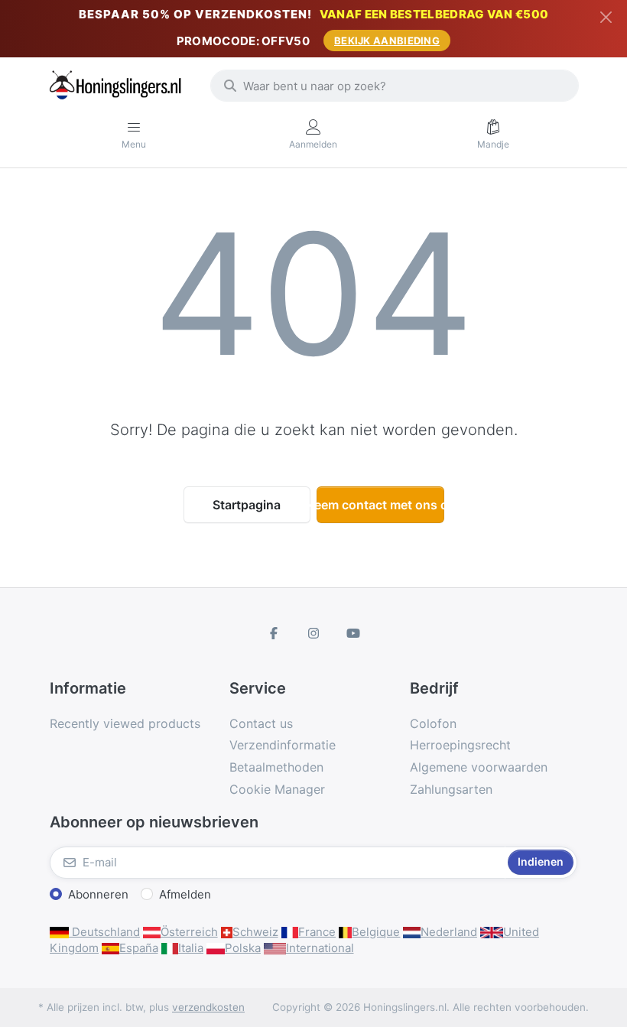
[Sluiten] (606, 17)
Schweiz (255, 932)
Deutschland (104, 932)
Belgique (376, 932)
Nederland (449, 932)
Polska (243, 948)
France (317, 932)
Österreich (189, 932)
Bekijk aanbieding (387, 40)
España (138, 948)
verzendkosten (208, 1007)
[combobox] (394, 86)
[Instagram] (313, 633)
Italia (190, 948)
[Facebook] (274, 633)
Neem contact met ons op (380, 504)
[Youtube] (353, 633)
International (320, 948)
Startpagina (247, 504)
